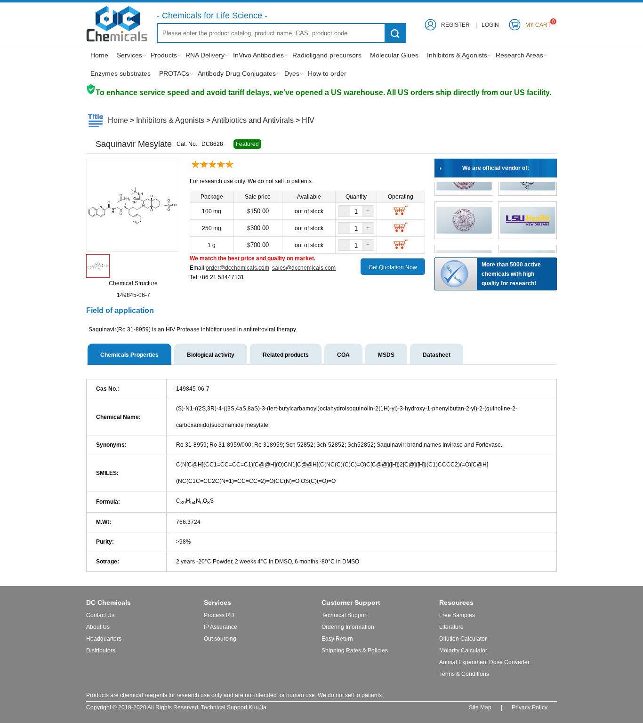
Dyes (291, 73)
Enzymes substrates (120, 73)
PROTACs (174, 73)
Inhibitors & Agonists (457, 55)
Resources (456, 602)
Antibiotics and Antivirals (253, 120)
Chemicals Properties (129, 355)
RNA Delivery (205, 55)
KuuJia (257, 707)
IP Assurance (220, 627)
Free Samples (457, 615)
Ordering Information (348, 627)
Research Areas (519, 55)
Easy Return (337, 638)
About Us (98, 627)
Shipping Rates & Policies (355, 650)
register (455, 25)
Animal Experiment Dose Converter (484, 662)
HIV (308, 120)
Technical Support (345, 615)
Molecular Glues (394, 55)
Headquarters (103, 638)
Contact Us (100, 615)
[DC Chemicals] (116, 40)
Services (129, 55)
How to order (327, 73)
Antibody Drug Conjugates (237, 73)
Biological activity (210, 355)
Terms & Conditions (464, 674)
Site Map (480, 707)
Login (490, 25)
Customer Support (351, 602)
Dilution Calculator (463, 638)
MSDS (386, 355)
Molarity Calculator (463, 650)
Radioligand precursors (327, 55)
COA (343, 355)
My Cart (538, 23)
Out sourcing (220, 638)
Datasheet (436, 355)
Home (99, 55)
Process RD (219, 615)
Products (164, 55)
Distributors (100, 650)
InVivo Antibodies (258, 55)
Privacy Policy (529, 707)
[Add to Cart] (401, 213)
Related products (286, 355)
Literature (451, 627)
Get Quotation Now (393, 267)
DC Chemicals (108, 602)
